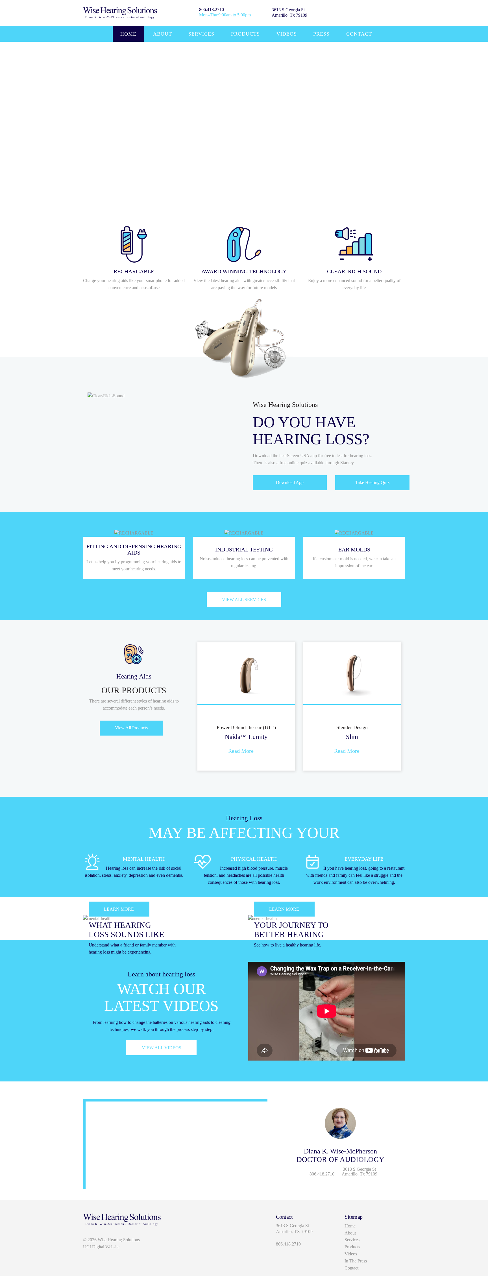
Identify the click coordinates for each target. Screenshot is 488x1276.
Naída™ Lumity (246, 736)
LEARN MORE (119, 909)
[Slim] (352, 672)
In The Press (356, 1260)
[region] (244, 123)
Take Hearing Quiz (372, 482)
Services (201, 34)
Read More (241, 751)
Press (321, 34)
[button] (192, 703)
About (162, 34)
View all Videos (161, 1047)
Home (128, 34)
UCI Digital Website (101, 1246)
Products (245, 34)
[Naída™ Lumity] (246, 672)
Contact (359, 34)
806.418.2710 (211, 9)
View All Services (244, 599)
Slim (352, 736)
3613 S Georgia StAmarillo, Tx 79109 (289, 12)
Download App (290, 482)
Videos (286, 34)
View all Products (131, 727)
